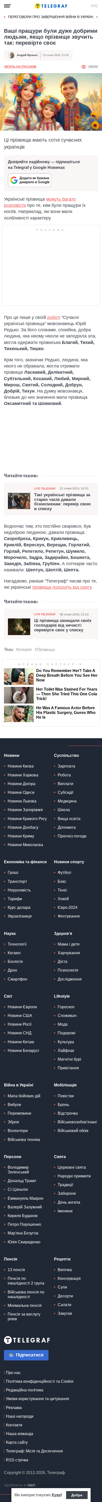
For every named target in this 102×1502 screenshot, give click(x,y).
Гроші (13, 872)
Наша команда (19, 1434)
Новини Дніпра (21, 784)
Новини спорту (69, 862)
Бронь (63, 1105)
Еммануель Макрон (25, 1198)
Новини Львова (22, 801)
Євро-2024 (67, 907)
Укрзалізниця (20, 916)
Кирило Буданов (23, 1216)
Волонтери (18, 1131)
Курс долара (19, 907)
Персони (12, 1157)
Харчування (69, 953)
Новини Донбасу (23, 827)
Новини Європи (22, 1007)
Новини (11, 755)
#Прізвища (45, 649)
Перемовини (19, 1113)
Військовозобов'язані (77, 1122)
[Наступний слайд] (97, 17)
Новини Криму (21, 836)
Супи (62, 1287)
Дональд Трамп (22, 1181)
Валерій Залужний (25, 1207)
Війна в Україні (18, 1085)
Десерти (65, 1296)
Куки (56, 1495)
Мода (63, 1024)
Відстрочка (68, 1113)
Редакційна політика (24, 1390)
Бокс (62, 881)
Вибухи (14, 1105)
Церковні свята (72, 1167)
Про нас (13, 1373)
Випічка (65, 1270)
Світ (8, 996)
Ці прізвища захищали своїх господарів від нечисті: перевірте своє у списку (62, 625)
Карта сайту (17, 1442)
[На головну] (51, 6)
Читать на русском (20, 66)
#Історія (24, 649)
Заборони (67, 1193)
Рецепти (62, 1259)
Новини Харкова (23, 775)
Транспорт (17, 881)
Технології (17, 944)
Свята (60, 1157)
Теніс (62, 890)
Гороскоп (66, 1007)
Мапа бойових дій (24, 1096)
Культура (66, 1042)
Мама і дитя (68, 944)
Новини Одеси (21, 792)
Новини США (20, 1015)
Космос (14, 953)
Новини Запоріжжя (25, 810)
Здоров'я (63, 933)
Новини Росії (19, 1024)
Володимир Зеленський (18, 1169)
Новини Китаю (21, 1042)
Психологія (68, 970)
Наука (10, 933)
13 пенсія (16, 1270)
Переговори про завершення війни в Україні (50, 17)
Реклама (14, 1408)
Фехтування (69, 916)
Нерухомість (19, 890)
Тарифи (15, 899)
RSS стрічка (17, 1460)
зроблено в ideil (20, 1485)
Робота (64, 775)
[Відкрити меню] (7, 6)
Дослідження (70, 979)
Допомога (67, 827)
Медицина (67, 801)
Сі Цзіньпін (18, 1189)
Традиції (65, 1185)
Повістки (66, 1096)
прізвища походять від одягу (61, 587)
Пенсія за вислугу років (24, 1316)
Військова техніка (24, 1139)
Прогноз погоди (72, 836)
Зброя (13, 1122)
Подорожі (67, 1033)
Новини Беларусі (23, 1050)
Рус (94, 6)
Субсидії (65, 792)
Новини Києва (21, 766)
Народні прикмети (74, 1176)
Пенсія (10, 1259)
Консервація (69, 1278)
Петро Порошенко (24, 1224)
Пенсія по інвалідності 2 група (26, 1280)
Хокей (63, 899)
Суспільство (66, 755)
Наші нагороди (19, 1416)
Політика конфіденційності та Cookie (40, 1381)
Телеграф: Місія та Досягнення (34, 1451)
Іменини (65, 1211)
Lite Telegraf (45, 488)
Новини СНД (19, 1033)
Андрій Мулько (27, 55)
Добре (76, 1495)
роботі (53, 317)
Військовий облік (73, 1131)
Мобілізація (65, 1085)
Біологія (15, 961)
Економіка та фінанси (25, 862)
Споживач (67, 1015)
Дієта (62, 961)
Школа (64, 810)
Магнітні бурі (69, 1059)
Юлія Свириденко (24, 1242)
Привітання (68, 1068)
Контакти (14, 1425)
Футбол (64, 872)
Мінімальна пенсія (25, 1305)
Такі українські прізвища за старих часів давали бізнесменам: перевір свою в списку (62, 502)
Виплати (65, 784)
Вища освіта (69, 819)
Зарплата (66, 766)
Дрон (12, 970)
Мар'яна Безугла (23, 1233)
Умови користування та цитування (37, 1399)
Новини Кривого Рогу (27, 819)
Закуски (65, 1313)
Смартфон (17, 979)
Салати (64, 1305)
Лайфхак (66, 1050)
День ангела (69, 1202)
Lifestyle (62, 996)
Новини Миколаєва (25, 845)
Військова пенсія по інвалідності (26, 1294)
